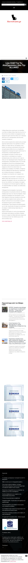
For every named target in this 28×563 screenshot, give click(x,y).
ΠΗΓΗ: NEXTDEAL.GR (7, 221)
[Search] (25, 5)
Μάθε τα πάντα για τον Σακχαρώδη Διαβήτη (12, 482)
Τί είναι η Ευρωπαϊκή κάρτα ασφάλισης (11, 498)
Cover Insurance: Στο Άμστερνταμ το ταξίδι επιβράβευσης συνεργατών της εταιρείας (17, 325)
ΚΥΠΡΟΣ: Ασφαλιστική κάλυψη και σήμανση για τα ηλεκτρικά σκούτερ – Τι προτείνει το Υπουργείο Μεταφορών (17, 309)
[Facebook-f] (14, 7)
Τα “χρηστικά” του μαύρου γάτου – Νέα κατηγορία (13, 516)
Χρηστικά (4, 473)
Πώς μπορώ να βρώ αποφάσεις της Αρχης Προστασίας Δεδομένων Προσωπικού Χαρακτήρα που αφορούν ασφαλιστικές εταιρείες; (13, 486)
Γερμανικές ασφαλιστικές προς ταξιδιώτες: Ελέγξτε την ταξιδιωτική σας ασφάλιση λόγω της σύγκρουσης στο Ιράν (17, 341)
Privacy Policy (13, 561)
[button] (26, 58)
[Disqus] (14, 274)
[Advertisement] (14, 40)
